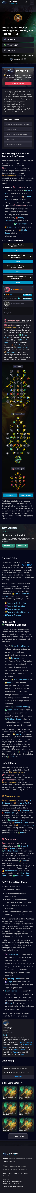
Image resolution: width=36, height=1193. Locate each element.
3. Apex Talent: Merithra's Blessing (16, 134)
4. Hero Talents (10, 139)
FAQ (22, 1173)
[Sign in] (26, 2)
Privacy (26, 1173)
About (4, 1173)
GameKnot (20, 1186)
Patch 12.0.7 (27, 565)
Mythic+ (20, 545)
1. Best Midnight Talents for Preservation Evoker (19, 124)
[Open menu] (32, 2)
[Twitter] (25, 59)
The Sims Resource (17, 1181)
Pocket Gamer (18, 1184)
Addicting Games (8, 1184)
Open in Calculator (26, 495)
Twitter (15, 1052)
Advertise (16, 1173)
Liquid (29, 1042)
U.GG (8, 1181)
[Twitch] (22, 59)
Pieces (21, 1042)
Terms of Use (6, 1176)
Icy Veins (5, 1158)
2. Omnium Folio (11, 129)
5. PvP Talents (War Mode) (14, 144)
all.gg (4, 1181)
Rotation (7, 545)
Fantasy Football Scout (9, 1186)
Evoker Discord (19, 1050)
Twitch (22, 1054)
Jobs (13, 1176)
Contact (10, 1173)
